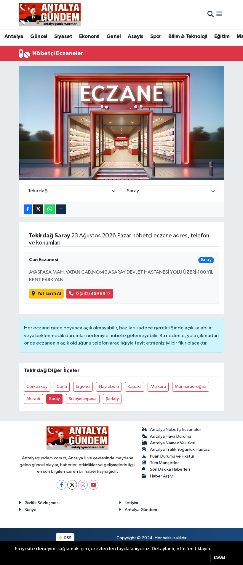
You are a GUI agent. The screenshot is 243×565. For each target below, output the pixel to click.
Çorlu (62, 386)
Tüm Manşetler (164, 463)
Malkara (158, 386)
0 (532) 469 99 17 (93, 293)
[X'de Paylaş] (38, 209)
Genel (113, 36)
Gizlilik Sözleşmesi (42, 503)
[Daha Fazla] (61, 209)
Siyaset (63, 36)
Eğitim (221, 36)
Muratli (33, 398)
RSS (67, 538)
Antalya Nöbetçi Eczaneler (175, 429)
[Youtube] (93, 485)
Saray (54, 398)
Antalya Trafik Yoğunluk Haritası (180, 449)
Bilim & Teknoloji (187, 36)
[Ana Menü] (219, 14)
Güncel (38, 36)
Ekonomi (89, 36)
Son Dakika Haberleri (170, 469)
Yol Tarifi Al (49, 293)
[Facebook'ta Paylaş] (28, 209)
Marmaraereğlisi (190, 386)
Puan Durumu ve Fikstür (172, 456)
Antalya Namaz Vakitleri (172, 443)
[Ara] (210, 14)
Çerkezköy (36, 386)
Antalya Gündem (141, 509)
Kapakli (134, 386)
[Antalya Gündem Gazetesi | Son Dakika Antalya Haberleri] (50, 14)
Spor (156, 36)
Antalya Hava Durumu (170, 436)
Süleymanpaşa (83, 398)
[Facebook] (61, 485)
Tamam (219, 557)
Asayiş (135, 36)
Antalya (13, 36)
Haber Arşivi (161, 476)
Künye (30, 509)
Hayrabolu (109, 386)
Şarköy (112, 398)
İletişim (131, 503)
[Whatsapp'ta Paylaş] (49, 209)
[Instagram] (83, 485)
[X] (72, 485)
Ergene (83, 386)
